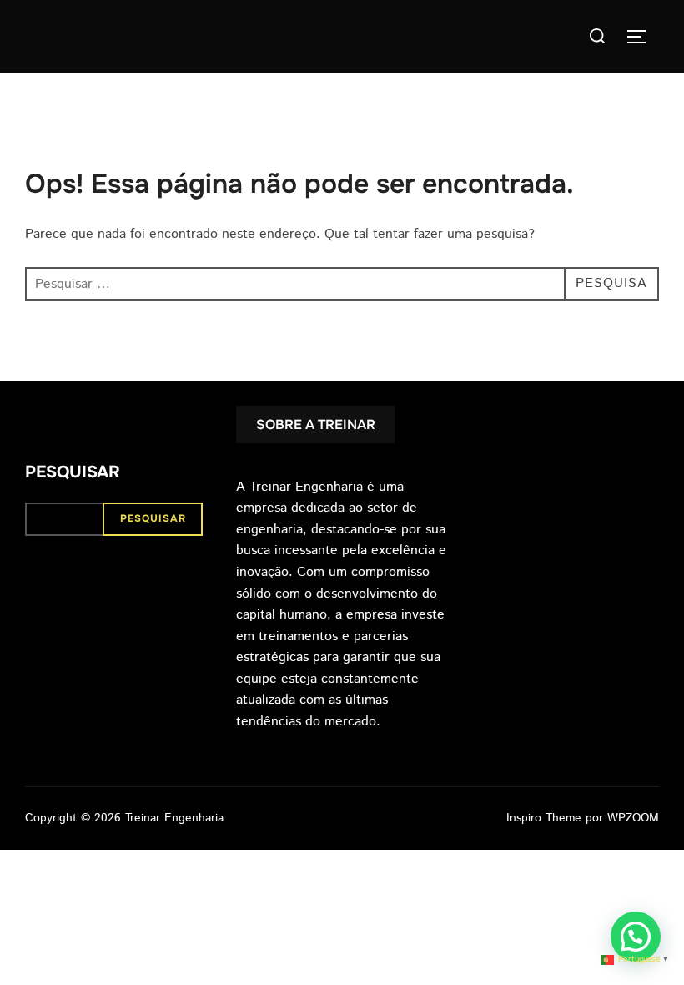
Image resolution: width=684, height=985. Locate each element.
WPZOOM (633, 818)
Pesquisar (72, 472)
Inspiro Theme (543, 818)
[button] (636, 937)
